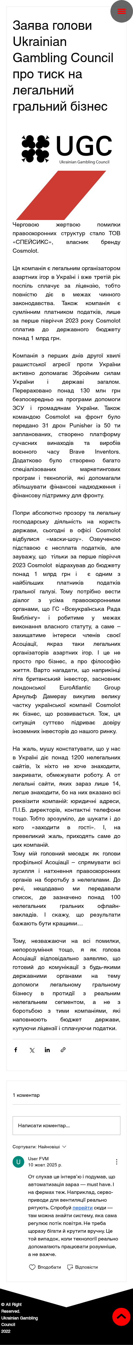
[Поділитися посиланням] (63, 1050)
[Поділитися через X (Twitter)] (31, 1050)
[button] (121, 11)
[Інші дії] (116, 1162)
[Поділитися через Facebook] (16, 1050)
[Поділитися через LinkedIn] (47, 1050)
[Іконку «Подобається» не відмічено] (32, 1267)
